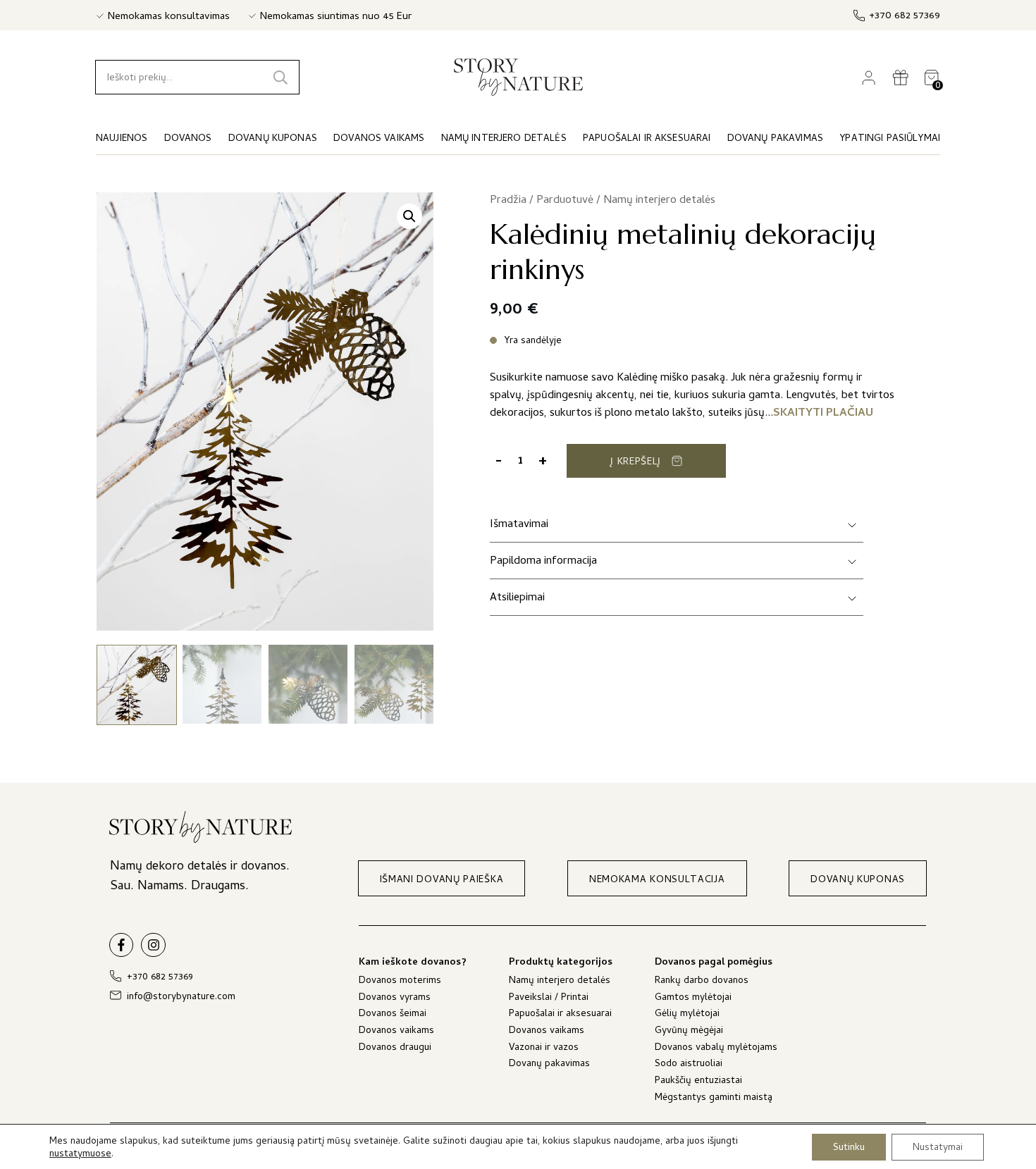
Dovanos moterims (400, 982)
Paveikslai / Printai (548, 999)
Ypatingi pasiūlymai (889, 139)
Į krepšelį (635, 462)
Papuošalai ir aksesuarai (560, 1015)
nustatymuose (80, 1155)
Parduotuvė (564, 201)
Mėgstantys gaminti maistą (713, 1099)
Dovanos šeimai (392, 1015)
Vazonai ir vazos (544, 1049)
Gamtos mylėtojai (693, 999)
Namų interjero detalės (659, 200)
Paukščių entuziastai (698, 1082)
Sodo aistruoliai (688, 1065)
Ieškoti (280, 77)
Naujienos (121, 139)
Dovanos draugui (395, 1049)
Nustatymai (938, 1147)
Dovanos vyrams (395, 999)
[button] (409, 216)
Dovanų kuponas (272, 139)
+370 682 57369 (904, 16)
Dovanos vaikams (396, 1032)
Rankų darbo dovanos (701, 982)
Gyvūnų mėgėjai (689, 1032)
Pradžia (508, 201)
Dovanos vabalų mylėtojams (716, 1049)
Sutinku (849, 1147)
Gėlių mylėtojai (687, 1015)
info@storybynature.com (181, 997)
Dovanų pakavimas (549, 1065)
